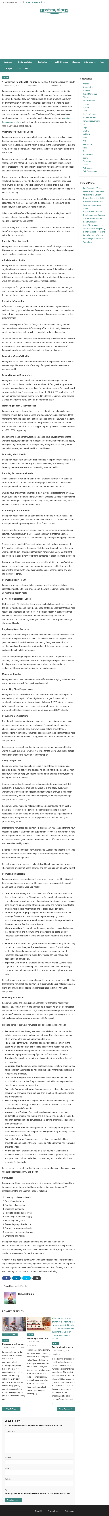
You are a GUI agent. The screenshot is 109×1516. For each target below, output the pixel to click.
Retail (85, 148)
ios (84, 124)
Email (8, 1468)
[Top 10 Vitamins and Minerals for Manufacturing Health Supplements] (63, 1328)
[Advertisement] (54, 38)
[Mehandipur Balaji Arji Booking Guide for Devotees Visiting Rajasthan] (39, 1324)
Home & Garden (89, 117)
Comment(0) (56, 86)
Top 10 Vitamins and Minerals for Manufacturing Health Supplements (63, 1347)
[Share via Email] (36, 1278)
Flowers (86, 107)
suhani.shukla (33, 86)
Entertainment (90, 62)
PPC (84, 141)
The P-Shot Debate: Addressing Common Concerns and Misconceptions (13, 1409)
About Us (39, 1511)
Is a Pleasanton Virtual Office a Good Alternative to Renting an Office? (93, 191)
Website (8, 1479)
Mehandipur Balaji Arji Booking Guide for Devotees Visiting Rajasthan (39, 1338)
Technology (43, 62)
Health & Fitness (61, 62)
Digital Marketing (25, 62)
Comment (10, 1431)
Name (8, 1458)
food (12, 1286)
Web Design (88, 168)
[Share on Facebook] (6, 1278)
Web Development (90, 171)
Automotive (88, 87)
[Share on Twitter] (26, 1278)
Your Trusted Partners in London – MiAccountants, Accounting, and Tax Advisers (67, 1409)
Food (102, 62)
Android (86, 84)
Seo (84, 151)
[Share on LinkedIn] (16, 1278)
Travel (18, 68)
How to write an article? (35, 2)
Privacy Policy (53, 1511)
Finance (86, 104)
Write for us (69, 1511)
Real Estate (87, 144)
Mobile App (87, 134)
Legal (85, 128)
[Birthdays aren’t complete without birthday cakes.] (14, 1324)
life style (23, 1286)
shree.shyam (32, 1345)
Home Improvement (91, 121)
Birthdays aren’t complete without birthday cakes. (14, 1344)
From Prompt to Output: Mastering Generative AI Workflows (93, 238)
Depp (22, 1347)
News (27, 68)
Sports (85, 158)
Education (76, 62)
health (17, 1286)
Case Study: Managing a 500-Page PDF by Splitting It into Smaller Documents (94, 228)
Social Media (88, 154)
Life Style (8, 68)
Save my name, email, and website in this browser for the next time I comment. (38, 1493)
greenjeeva (56, 1354)
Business (8, 62)
